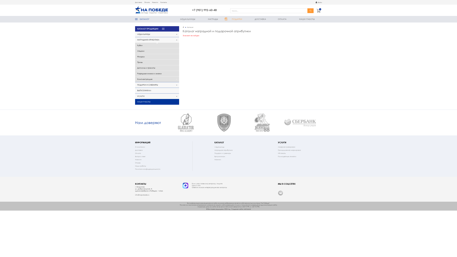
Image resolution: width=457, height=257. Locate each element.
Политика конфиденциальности (147, 169)
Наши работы (307, 19)
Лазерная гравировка (286, 147)
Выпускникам (144, 90)
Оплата (147, 2)
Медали (140, 51)
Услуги (140, 96)
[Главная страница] (183, 27)
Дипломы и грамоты (146, 68)
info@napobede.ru (142, 195)
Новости (155, 2)
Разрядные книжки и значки (149, 73)
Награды (213, 19)
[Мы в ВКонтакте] (280, 193)
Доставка (138, 2)
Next (320, 123)
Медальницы (187, 19)
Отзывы (138, 163)
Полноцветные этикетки (287, 157)
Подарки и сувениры (147, 85)
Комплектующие (144, 79)
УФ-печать (282, 153)
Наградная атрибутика (148, 40)
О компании (140, 147)
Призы (140, 62)
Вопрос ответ (140, 157)
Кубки (139, 45)
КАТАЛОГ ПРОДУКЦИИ (147, 28)
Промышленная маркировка (289, 150)
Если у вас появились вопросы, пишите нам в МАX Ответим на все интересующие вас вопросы (209, 185)
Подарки (237, 19)
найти (310, 10)
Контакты (163, 2)
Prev (165, 123)
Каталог (144, 19)
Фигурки (141, 56)
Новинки (217, 160)
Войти (320, 2)
